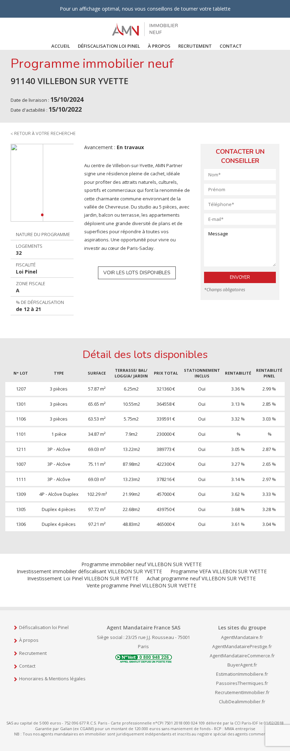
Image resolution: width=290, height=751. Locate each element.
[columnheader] (20, 373)
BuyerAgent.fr (242, 665)
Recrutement (195, 46)
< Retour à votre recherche (43, 133)
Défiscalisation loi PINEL (109, 46)
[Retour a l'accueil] (145, 28)
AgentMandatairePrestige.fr (242, 646)
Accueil (60, 46)
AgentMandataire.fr (242, 637)
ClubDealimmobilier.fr (242, 701)
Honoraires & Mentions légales (52, 678)
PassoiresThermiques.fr (242, 683)
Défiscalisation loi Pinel (44, 627)
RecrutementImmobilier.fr (242, 692)
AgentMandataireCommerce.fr (242, 655)
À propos (159, 46)
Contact (231, 46)
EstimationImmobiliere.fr (242, 674)
